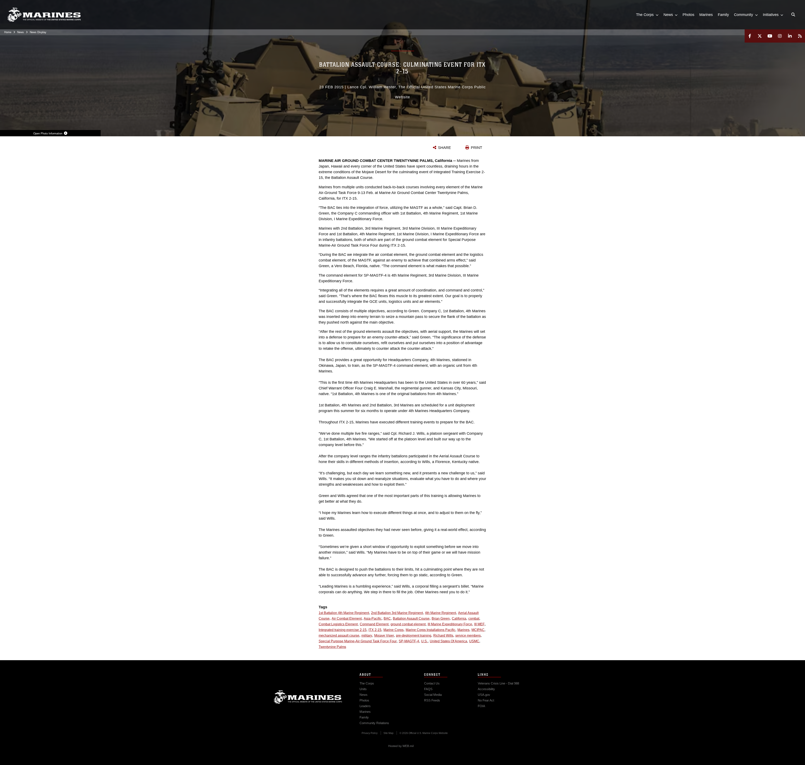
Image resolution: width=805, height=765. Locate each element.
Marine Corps (308, 697)
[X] (760, 36)
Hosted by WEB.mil (401, 746)
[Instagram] (780, 36)
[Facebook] (750, 36)
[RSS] (800, 36)
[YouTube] (770, 36)
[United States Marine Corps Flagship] (44, 15)
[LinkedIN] (790, 36)
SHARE (444, 148)
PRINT (476, 148)
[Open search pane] (793, 14)
